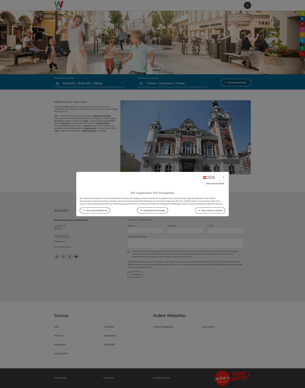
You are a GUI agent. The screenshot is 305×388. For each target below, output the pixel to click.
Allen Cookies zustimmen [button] (212, 210)
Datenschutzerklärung (215, 183)
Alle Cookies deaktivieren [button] (96, 210)
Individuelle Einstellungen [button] (154, 210)
